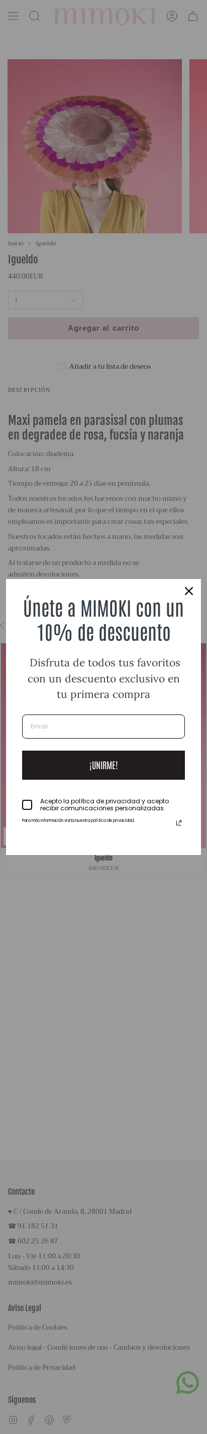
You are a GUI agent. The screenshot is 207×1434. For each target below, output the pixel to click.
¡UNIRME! (103, 765)
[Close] (189, 591)
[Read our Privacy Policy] (179, 823)
